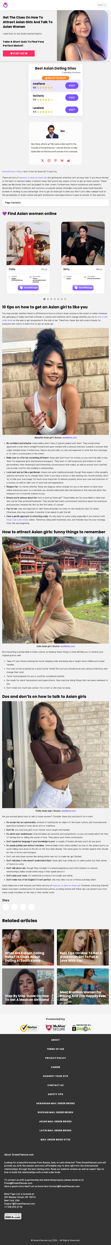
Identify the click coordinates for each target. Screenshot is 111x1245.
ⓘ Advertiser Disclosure (71, 73)
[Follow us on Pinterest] (60, 1230)
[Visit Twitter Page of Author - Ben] (42, 160)
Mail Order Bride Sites (56, 1139)
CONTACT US (55, 1085)
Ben (63, 131)
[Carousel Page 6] (62, 299)
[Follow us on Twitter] (41, 1230)
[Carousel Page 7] (65, 299)
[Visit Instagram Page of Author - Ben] (49, 160)
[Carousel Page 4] (55, 299)
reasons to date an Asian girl (33, 177)
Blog (19, 171)
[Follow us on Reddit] (69, 1230)
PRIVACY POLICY (55, 1058)
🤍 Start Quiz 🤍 (18, 53)
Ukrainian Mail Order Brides (55, 1103)
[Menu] (105, 5)
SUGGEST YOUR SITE (55, 1076)
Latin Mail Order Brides (56, 1130)
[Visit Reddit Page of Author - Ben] (68, 160)
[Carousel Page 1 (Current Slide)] (44, 299)
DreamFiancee (8, 171)
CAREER (55, 1067)
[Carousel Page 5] (58, 299)
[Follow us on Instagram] (51, 1230)
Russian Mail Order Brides (55, 1112)
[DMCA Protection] (13, 1219)
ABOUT (55, 1039)
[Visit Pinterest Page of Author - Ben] (55, 160)
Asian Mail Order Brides (55, 1121)
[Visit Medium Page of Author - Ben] (62, 160)
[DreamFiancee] (15, 5)
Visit (72, 85)
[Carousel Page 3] (51, 299)
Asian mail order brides (17, 519)
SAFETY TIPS (55, 1094)
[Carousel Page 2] (48, 299)
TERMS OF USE (55, 1049)
